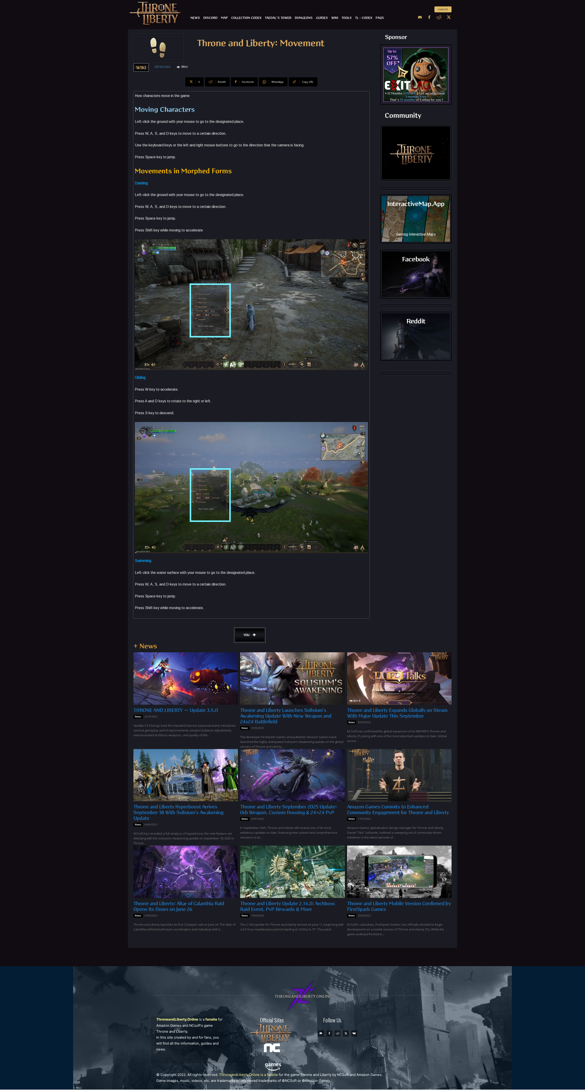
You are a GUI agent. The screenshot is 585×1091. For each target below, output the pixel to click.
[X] (448, 17)
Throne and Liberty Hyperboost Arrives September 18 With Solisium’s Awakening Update (178, 812)
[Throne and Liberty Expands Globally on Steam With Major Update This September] (399, 678)
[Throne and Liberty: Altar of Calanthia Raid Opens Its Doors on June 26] (185, 872)
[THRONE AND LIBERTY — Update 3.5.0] (185, 678)
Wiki (141, 67)
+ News (145, 646)
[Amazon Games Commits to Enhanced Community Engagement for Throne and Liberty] (399, 775)
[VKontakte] (354, 1033)
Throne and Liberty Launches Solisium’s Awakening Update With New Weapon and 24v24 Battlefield (285, 716)
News (138, 716)
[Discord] (419, 17)
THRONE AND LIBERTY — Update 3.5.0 (175, 710)
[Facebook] (429, 17)
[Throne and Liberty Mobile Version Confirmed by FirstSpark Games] (399, 872)
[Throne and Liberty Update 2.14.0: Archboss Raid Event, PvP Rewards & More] (292, 872)
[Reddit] (439, 17)
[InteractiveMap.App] (416, 219)
